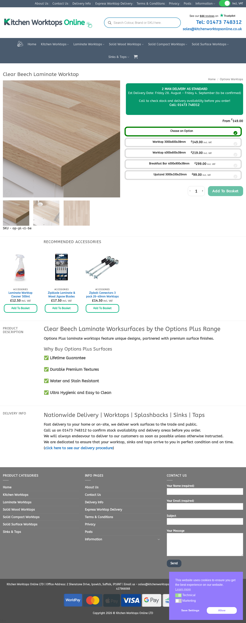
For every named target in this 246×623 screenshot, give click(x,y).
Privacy (174, 3)
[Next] (113, 139)
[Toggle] (158, 539)
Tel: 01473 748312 (219, 22)
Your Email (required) (180, 501)
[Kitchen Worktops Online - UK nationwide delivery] (49, 23)
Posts (187, 3)
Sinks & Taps (117, 57)
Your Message (175, 530)
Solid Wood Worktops (125, 44)
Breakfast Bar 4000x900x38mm (169, 163)
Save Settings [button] (190, 610)
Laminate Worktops (87, 44)
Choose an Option (181, 131)
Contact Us (60, 3)
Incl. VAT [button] (237, 3)
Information (204, 3)
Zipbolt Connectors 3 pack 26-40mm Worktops (102, 294)
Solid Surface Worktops (209, 44)
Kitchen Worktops (53, 44)
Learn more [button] (183, 589)
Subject (171, 515)
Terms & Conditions (151, 3)
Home (32, 44)
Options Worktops (231, 79)
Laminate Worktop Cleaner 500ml (20, 294)
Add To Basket (20, 308)
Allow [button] (221, 610)
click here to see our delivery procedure (79, 448)
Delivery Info (81, 3)
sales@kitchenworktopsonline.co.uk (212, 29)
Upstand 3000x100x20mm (170, 174)
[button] (135, 56)
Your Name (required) (180, 486)
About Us (41, 3)
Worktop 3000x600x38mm (169, 142)
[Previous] (10, 139)
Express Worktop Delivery (113, 3)
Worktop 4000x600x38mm (169, 152)
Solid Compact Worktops (166, 44)
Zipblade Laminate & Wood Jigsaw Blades (61, 294)
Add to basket (225, 191)
